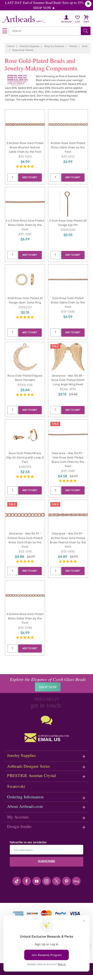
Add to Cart (29, 177)
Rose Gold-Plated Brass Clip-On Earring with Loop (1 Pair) (25, 457)
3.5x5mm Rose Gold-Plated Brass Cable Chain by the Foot (25, 618)
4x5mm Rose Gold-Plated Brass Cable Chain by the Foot (68, 147)
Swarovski (16, 786)
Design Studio (19, 826)
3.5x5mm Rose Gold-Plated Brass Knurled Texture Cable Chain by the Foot (25, 147)
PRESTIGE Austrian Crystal (31, 775)
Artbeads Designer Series (28, 766)
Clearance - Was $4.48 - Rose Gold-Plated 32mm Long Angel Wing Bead (67, 380)
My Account (18, 817)
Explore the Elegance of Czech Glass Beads (48, 679)
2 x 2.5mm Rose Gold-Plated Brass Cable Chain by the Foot (25, 225)
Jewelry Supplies (21, 755)
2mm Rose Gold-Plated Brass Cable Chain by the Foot (68, 302)
